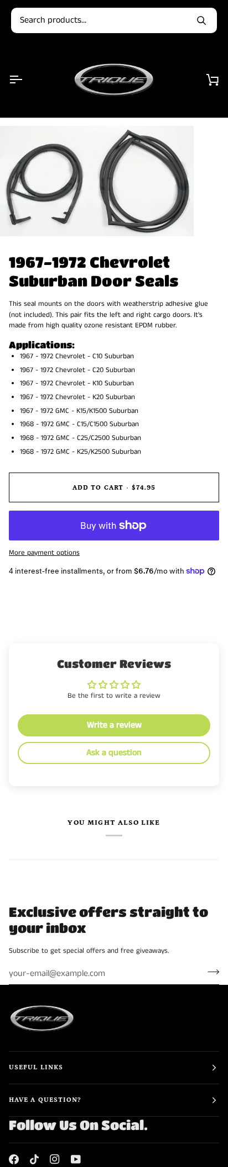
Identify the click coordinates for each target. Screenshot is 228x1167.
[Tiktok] (34, 1159)
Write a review (114, 725)
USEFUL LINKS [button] (36, 1067)
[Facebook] (14, 1159)
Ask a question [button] (114, 752)
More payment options (44, 553)
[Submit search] (201, 20)
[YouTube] (76, 1159)
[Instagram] (55, 1159)
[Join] (210, 972)
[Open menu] (25, 79)
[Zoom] (20, 215)
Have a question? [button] (45, 1100)
